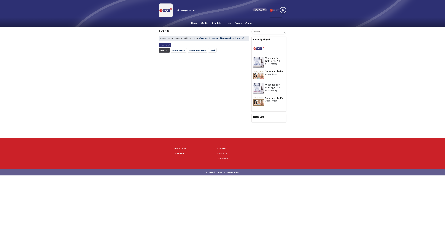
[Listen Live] (283, 10)
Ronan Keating (271, 64)
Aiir (237, 172)
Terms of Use (222, 153)
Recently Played (261, 39)
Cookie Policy (222, 159)
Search (212, 50)
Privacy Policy (222, 148)
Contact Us (179, 153)
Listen (228, 23)
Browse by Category (197, 50)
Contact (249, 23)
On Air (204, 23)
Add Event (166, 45)
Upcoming (164, 50)
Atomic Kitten (271, 74)
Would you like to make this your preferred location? (221, 38)
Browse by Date (178, 50)
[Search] (283, 31)
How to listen (180, 148)
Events (238, 23)
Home (194, 23)
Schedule (216, 23)
